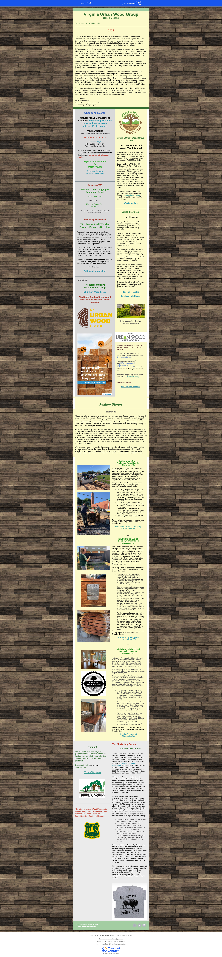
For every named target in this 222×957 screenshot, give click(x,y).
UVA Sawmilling (131, 203)
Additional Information (95, 271)
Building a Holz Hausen (130, 296)
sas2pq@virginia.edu (132, 195)
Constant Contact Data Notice (116, 941)
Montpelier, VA (128, 736)
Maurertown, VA (128, 528)
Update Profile (101, 941)
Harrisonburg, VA (128, 639)
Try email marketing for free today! (111, 953)
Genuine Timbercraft (128, 734)
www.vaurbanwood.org (87, 926)
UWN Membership (132, 377)
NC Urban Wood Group (94, 292)
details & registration (95, 173)
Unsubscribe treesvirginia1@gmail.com (111, 939)
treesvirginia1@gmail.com (110, 944)
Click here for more (95, 171)
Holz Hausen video (130, 292)
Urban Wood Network (130, 387)
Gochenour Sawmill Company (128, 527)
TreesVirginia (92, 772)
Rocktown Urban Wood (128, 637)
